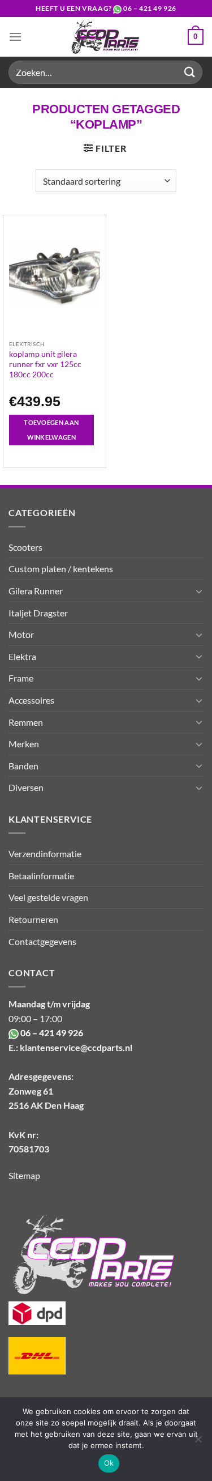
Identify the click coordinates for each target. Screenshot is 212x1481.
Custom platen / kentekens (60, 568)
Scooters (25, 547)
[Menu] (15, 36)
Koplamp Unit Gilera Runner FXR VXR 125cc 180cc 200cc (45, 364)
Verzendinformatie (44, 853)
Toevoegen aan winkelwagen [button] (51, 430)
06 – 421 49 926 (149, 8)
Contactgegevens (42, 941)
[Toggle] (199, 591)
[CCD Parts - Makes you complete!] (105, 37)
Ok (109, 1462)
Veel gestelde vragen (48, 897)
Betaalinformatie (41, 875)
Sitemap (24, 1175)
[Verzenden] (190, 72)
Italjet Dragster (38, 612)
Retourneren (33, 919)
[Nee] (198, 1442)
